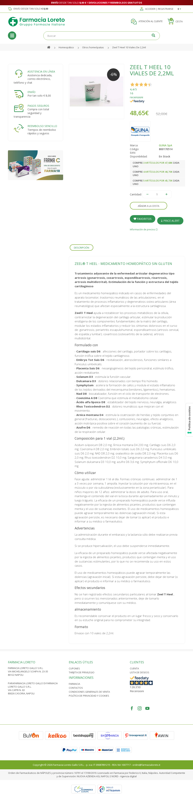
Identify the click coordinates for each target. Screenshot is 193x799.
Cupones (74, 668)
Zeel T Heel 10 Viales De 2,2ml (129, 47)
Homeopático (66, 47)
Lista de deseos (139, 672)
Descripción (81, 247)
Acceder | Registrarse (159, 9)
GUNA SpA (165, 145)
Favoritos (144, 219)
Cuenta (134, 668)
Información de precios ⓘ (144, 229)
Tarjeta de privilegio (81, 672)
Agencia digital (128, 776)
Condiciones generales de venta (89, 691)
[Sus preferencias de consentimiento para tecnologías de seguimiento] (189, 419)
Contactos (76, 687)
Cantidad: (136, 194)
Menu (12, 35)
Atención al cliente (150, 21)
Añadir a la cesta (148, 206)
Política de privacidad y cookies (89, 695)
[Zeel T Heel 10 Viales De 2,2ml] (96, 91)
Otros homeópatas (93, 47)
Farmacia (74, 684)
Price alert (171, 220)
